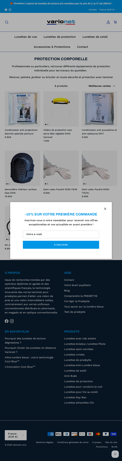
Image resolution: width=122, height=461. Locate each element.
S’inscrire (61, 244)
